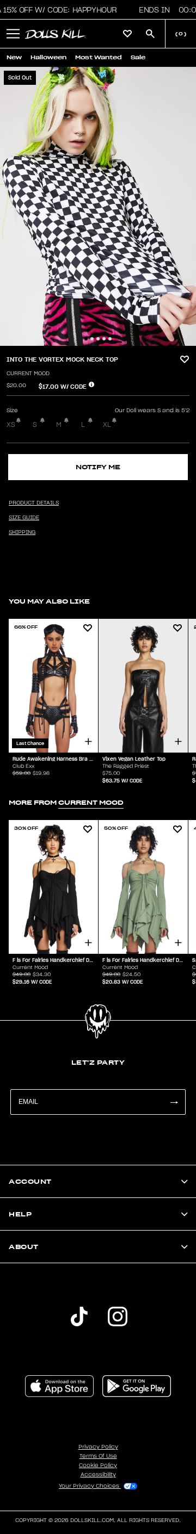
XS (11, 424)
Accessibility (98, 1474)
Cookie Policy (98, 1465)
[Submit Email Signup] (174, 1102)
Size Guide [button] (24, 517)
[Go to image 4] (104, 338)
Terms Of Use (98, 1456)
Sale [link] (138, 57)
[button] (13, 33)
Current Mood (28, 373)
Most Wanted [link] (98, 57)
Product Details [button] (34, 503)
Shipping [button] (22, 532)
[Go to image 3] (98, 338)
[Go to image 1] (86, 338)
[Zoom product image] (98, 206)
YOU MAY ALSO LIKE (49, 601)
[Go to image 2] (92, 338)
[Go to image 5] (110, 338)
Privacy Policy (98, 1447)
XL (107, 424)
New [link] (14, 57)
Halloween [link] (48, 57)
